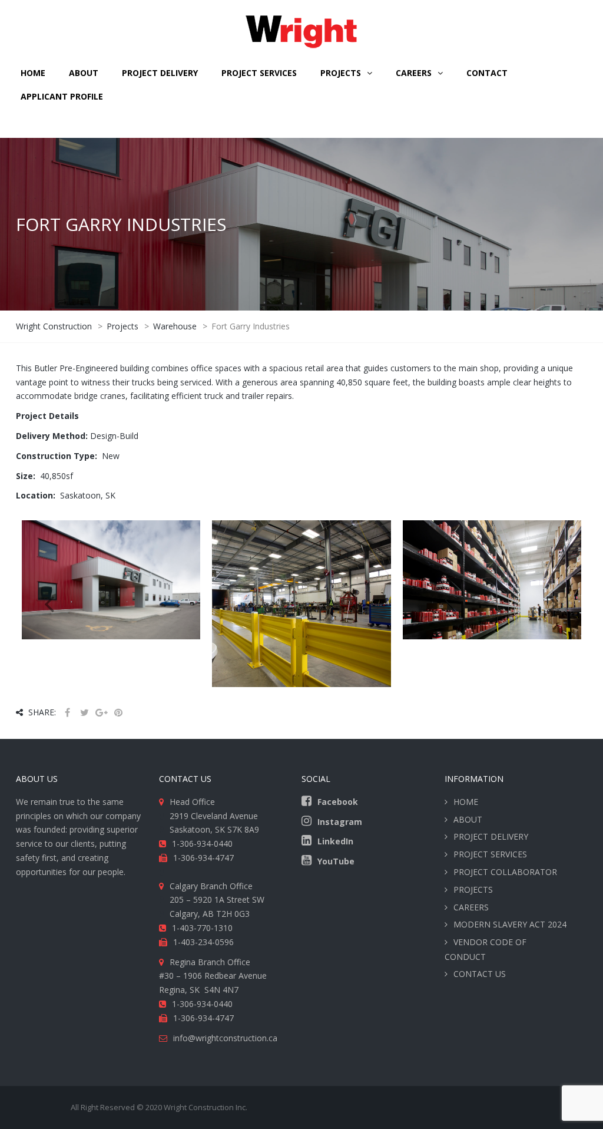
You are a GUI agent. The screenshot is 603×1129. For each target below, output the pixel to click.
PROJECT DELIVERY (160, 72)
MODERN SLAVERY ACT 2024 (509, 924)
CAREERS (414, 72)
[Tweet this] (84, 713)
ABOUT (83, 72)
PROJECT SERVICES (259, 72)
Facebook (337, 801)
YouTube (335, 861)
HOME (33, 72)
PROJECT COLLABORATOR (505, 871)
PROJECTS (473, 889)
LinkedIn (335, 841)
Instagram (339, 821)
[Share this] (67, 713)
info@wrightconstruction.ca (225, 1038)
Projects (340, 72)
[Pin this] (118, 713)
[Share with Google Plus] (101, 713)
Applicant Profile (62, 96)
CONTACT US (479, 973)
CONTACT (487, 72)
